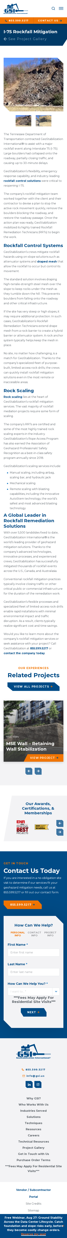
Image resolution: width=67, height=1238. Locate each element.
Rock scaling (13, 397)
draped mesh (47, 261)
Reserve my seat (33, 1234)
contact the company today (24, 653)
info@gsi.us (35, 1075)
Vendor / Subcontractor (33, 1190)
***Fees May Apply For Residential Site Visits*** (33, 1169)
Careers (33, 1135)
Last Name (17, 964)
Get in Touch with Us (33, 1154)
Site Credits (33, 1203)
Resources (33, 1129)
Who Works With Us (33, 1104)
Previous (28, 771)
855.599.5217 (18, 20)
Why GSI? (33, 1098)
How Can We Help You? (28, 984)
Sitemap (33, 1210)
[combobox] (34, 992)
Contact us (48, 20)
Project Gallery (33, 1147)
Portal (33, 1196)
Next (38, 771)
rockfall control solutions (22, 180)
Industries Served (33, 1110)
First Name (18, 945)
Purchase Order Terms (33, 1160)
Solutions (34, 1117)
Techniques (33, 1123)
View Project (42, 757)
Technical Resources (33, 1141)
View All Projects (31, 686)
